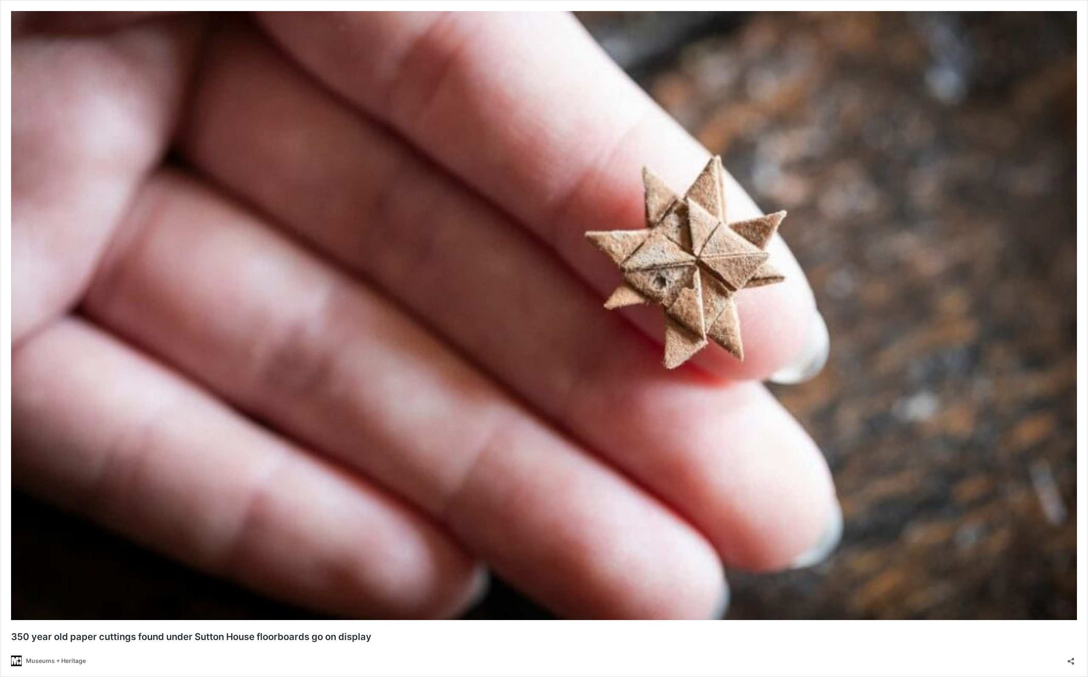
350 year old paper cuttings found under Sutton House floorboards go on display (191, 636)
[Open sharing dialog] (1071, 658)
